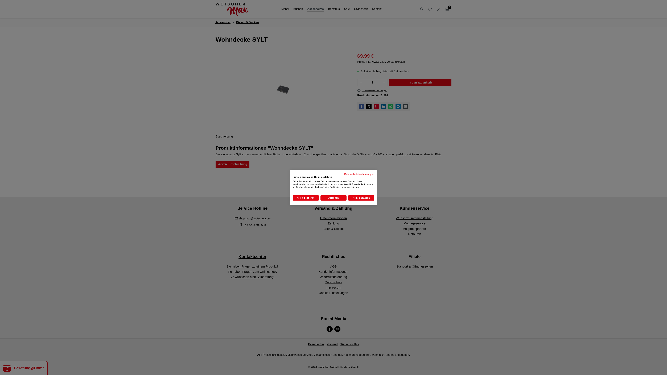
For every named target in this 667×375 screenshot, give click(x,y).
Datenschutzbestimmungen (359, 174)
